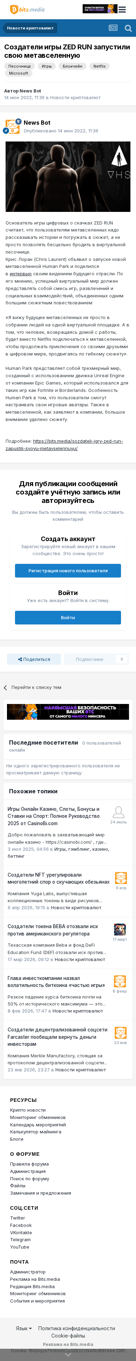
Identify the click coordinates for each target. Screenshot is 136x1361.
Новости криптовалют (75, 97)
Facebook (21, 1225)
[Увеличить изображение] (68, 176)
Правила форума (29, 1164)
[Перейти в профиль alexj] (118, 812)
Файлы (17, 1185)
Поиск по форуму (29, 1178)
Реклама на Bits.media (35, 1279)
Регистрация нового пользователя (68, 570)
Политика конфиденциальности (76, 1328)
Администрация (28, 1171)
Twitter (17, 1218)
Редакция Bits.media (32, 1286)
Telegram (20, 1239)
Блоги (16, 1139)
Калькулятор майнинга (35, 1131)
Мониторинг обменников (38, 1117)
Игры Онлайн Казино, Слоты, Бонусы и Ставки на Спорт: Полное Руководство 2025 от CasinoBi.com (54, 816)
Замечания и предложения (40, 1193)
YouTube (19, 1247)
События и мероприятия (37, 1301)
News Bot (30, 91)
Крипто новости (28, 1110)
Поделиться (36, 659)
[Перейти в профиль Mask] (120, 929)
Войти (68, 617)
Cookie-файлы (68, 1336)
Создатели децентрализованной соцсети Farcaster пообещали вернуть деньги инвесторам (57, 1037)
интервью (21, 273)
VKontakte (21, 1232)
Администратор (28, 1271)
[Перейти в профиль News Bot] (13, 127)
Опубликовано (61, 130)
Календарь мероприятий (38, 1124)
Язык (22, 1328)
